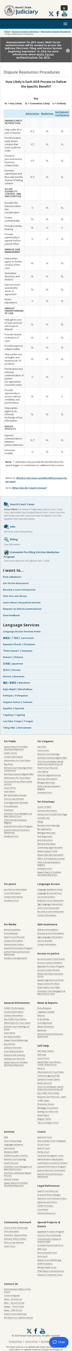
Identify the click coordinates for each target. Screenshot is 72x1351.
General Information (47, 810)
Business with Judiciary (14, 1055)
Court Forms (10, 787)
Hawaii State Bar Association (50, 855)
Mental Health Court (46, 1267)
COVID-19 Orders (45, 1205)
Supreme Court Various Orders (52, 1198)
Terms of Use (31, 1341)
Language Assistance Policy (50, 889)
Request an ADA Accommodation (22, 608)
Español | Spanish (13, 708)
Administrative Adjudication (50, 1159)
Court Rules (42, 1209)
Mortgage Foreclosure (47, 1107)
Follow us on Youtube (64, 13)
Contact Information (13, 756)
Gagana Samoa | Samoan (17, 702)
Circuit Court (43, 1144)
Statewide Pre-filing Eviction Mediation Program (31, 554)
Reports (41, 1015)
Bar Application (44, 829)
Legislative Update (46, 1011)
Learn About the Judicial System (22, 602)
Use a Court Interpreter (48, 908)
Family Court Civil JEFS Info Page (52, 814)
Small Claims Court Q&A (48, 987)
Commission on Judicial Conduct (52, 1163)
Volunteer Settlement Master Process (17, 1174)
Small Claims (43, 1115)
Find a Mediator (12, 576)
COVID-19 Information (14, 1008)
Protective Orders (45, 1104)
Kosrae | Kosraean (13, 676)
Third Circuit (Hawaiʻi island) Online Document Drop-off (50, 762)
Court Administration (14, 1051)
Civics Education (11, 1231)
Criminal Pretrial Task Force (50, 1245)
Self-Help (41, 1054)
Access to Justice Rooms (48, 970)
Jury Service (9, 1044)
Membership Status (46, 843)
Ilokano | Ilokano (13, 657)
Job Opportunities (12, 1036)
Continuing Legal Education (50, 847)
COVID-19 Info (10, 753)
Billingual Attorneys (46, 832)
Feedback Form (11, 836)
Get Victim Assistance (15, 583)
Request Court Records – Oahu (51, 1096)
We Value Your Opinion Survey (18, 1317)
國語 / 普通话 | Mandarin (16, 682)
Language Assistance (13, 1144)
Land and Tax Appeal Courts (50, 1155)
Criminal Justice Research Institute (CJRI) (49, 1240)
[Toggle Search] (64, 8)
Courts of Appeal (12, 1295)
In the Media (43, 1019)
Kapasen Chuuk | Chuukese (19, 644)
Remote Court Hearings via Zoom (16, 1027)
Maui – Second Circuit (14, 1302)
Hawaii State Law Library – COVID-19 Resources (49, 1063)
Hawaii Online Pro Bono (48, 983)
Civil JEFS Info (43, 818)
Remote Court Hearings (48, 754)
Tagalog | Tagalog (14, 714)
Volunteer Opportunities (15, 1235)
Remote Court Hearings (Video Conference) (18, 769)
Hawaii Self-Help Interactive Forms (50, 975)
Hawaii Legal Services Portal (50, 980)
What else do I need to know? (29, 487)
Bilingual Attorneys (46, 782)
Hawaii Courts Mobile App (16, 1040)
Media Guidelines (12, 929)
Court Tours (9, 1246)
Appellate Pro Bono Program (50, 966)
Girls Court (42, 1256)
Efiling (14, 539)
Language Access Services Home (22, 631)
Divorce (41, 1068)
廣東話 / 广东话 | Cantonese (18, 638)
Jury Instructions (45, 840)
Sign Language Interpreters (50, 904)
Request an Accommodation (50, 933)
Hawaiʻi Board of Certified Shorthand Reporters (16, 748)
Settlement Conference (62, 113)
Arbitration (32, 113)
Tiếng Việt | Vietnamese (17, 727)
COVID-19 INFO (44, 807)
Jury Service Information (15, 889)
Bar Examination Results (15, 795)
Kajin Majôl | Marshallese (17, 689)
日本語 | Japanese (13, 663)
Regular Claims (44, 1119)
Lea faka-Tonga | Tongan (18, 721)
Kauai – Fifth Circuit (13, 1310)
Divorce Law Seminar (14, 799)
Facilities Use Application (15, 958)
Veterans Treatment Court (49, 1274)
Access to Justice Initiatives (49, 962)
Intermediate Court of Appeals (51, 1140)
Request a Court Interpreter (50, 900)
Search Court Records (47, 767)
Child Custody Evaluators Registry (15, 821)
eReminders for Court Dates (17, 760)
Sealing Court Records (14, 1058)
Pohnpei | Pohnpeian (15, 695)
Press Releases (11, 806)
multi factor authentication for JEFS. (35, 56)
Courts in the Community (16, 1227)
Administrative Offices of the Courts (17, 1290)
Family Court (43, 1152)
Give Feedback (11, 615)
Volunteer (8, 810)
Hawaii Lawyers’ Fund (47, 851)
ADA (6, 1137)
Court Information (12, 893)
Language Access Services (49, 893)
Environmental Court (47, 1252)
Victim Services (44, 1083)
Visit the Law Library (15, 596)
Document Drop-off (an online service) (18, 782)
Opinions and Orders (14, 944)
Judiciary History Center (15, 1238)
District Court (43, 1148)
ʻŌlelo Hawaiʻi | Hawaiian (17, 650)
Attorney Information (47, 778)
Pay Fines (8, 764)
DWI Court (42, 1249)
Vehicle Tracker (11, 1179)
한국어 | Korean (12, 669)
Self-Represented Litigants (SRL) (19, 774)
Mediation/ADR (11, 1152)
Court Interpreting (12, 1140)
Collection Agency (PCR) (48, 1075)
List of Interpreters (46, 896)
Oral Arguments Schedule (16, 802)
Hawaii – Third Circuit (14, 1306)
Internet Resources (46, 1213)
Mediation (47, 113)
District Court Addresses (15, 1314)
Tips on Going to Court (48, 1122)
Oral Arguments (44, 836)
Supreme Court (44, 1137)
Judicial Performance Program (18, 826)
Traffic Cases (43, 1100)
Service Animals (44, 940)
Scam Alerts (9, 791)
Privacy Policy (15, 1341)
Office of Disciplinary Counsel (51, 858)
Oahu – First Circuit (13, 1299)
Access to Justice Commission (51, 959)
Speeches (41, 1030)
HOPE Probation (44, 1263)
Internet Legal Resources (49, 775)
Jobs (12, 526)
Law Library (42, 771)
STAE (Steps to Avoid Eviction (50, 1271)
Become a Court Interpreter (19, 589)
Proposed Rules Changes (48, 1194)
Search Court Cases (22, 504)
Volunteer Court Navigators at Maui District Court (18, 815)
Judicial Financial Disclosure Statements (17, 831)
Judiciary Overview (13, 1047)
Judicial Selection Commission (51, 1170)
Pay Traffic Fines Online (15, 1019)
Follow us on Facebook (57, 13)
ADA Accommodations (47, 929)
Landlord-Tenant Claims (48, 1079)
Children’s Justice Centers (16, 1155)
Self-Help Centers (45, 1051)
